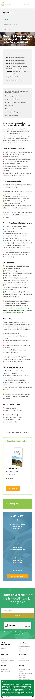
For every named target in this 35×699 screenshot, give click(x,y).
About (26, 669)
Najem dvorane (22, 650)
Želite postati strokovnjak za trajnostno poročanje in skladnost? (16, 91)
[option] (17, 468)
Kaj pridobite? (9, 105)
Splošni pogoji (22, 677)
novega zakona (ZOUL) (16, 684)
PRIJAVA (17, 615)
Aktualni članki (4, 669)
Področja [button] (5, 19)
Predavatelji (8, 109)
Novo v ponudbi (5, 658)
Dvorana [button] (5, 29)
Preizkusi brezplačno (17, 576)
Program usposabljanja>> (12, 99)
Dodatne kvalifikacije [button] (9, 24)
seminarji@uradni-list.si (12, 422)
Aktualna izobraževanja (24, 646)
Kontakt (21, 671)
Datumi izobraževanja (11, 115)
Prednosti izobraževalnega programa (15, 102)
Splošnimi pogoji (19, 632)
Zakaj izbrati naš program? (12, 112)
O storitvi (21, 658)
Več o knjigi (13, 488)
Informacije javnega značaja (25, 673)
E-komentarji (17, 571)
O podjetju (21, 669)
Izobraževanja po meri (24, 648)
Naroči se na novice (5, 671)
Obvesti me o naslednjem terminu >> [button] (17, 432)
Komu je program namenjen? (13, 96)
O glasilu (3, 648)
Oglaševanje (22, 675)
